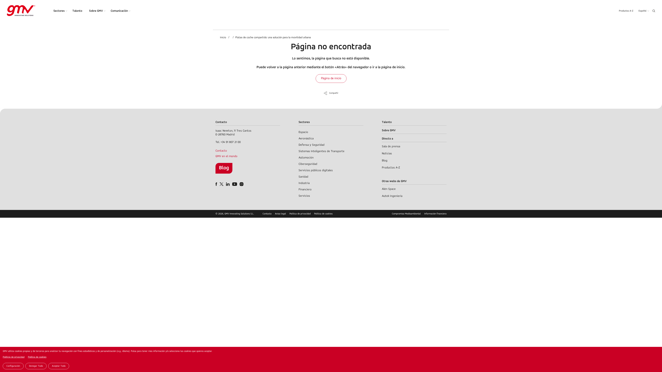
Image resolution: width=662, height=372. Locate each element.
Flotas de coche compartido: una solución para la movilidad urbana (273, 37)
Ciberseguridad (308, 164)
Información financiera (435, 214)
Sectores (59, 10)
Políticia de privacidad (13, 357)
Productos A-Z (626, 11)
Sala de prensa (391, 146)
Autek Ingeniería (392, 196)
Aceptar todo (59, 366)
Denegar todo (36, 366)
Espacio (303, 132)
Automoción (306, 157)
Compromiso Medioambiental (406, 214)
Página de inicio (331, 78)
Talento (77, 10)
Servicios (304, 195)
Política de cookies (37, 357)
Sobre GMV (96, 10)
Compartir (333, 93)
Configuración (13, 366)
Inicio (223, 37)
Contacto (221, 150)
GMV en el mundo (226, 156)
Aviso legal (280, 214)
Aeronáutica (306, 138)
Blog (224, 168)
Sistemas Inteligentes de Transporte (321, 151)
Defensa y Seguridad (311, 144)
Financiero (305, 189)
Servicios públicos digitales (316, 170)
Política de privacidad (300, 214)
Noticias (387, 153)
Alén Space (389, 189)
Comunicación (119, 10)
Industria (304, 183)
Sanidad (303, 176)
